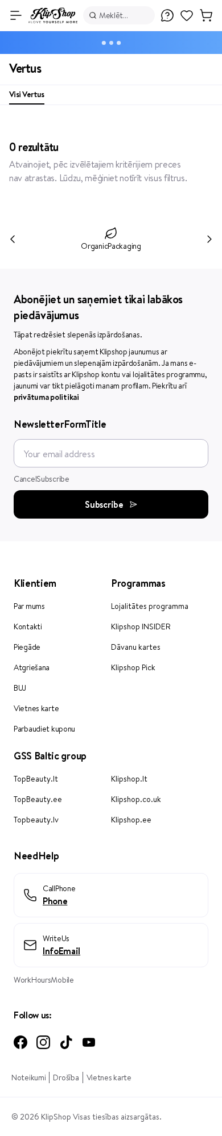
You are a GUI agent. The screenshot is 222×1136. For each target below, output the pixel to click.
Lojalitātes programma (149, 606)
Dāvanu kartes (136, 647)
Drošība (66, 1077)
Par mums (29, 606)
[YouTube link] (89, 1042)
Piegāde (27, 647)
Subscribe (104, 504)
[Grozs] (206, 15)
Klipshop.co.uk (136, 799)
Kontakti (28, 626)
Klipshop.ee (131, 819)
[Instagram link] (43, 1042)
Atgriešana (32, 667)
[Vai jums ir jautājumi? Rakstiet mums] (167, 15)
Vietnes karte (36, 708)
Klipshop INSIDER (141, 626)
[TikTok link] (66, 1042)
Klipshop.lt (129, 778)
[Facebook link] (20, 1042)
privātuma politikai (46, 397)
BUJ (20, 688)
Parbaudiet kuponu (44, 728)
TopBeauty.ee (38, 799)
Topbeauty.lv (36, 819)
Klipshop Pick (133, 667)
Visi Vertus (26, 94)
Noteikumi (28, 1077)
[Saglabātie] (187, 21)
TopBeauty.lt (36, 778)
